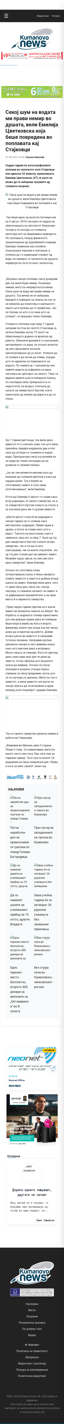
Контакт (32, 1344)
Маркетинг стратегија (32, 1363)
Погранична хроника (32, 1322)
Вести (32, 1310)
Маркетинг (43, 16)
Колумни (32, 1316)
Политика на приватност (32, 1351)
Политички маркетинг (32, 1376)
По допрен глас (32, 1329)
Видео (32, 1335)
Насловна (32, 1304)
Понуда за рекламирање (32, 1369)
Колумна (13, 1156)
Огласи (56, 16)
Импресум (32, 1357)
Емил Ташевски (45, 1220)
